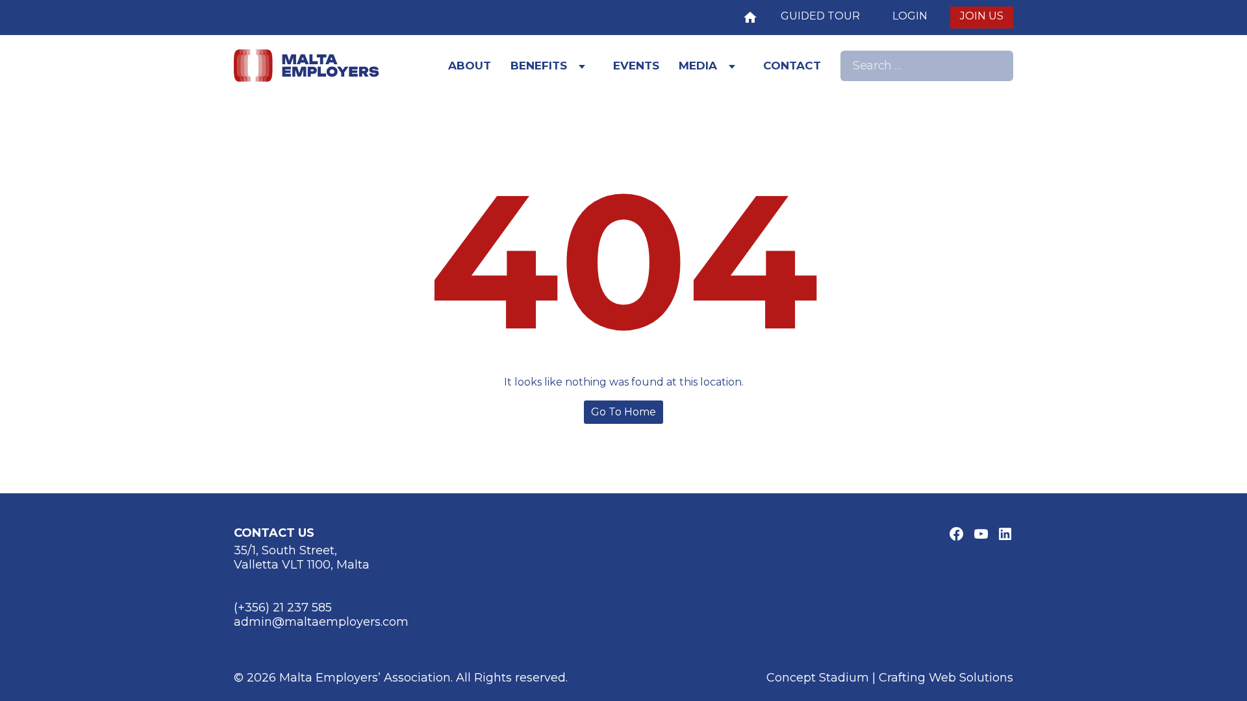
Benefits (538, 65)
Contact (792, 65)
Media (698, 65)
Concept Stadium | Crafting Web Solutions (889, 677)
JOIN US (981, 16)
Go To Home (623, 412)
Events (636, 65)
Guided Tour (820, 16)
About (469, 65)
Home (750, 16)
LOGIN (909, 16)
